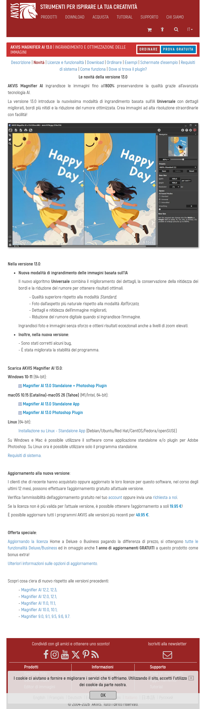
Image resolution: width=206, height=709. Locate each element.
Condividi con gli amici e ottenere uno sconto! (71, 644)
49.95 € (142, 515)
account (115, 497)
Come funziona (93, 69)
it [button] (188, 29)
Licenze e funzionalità (65, 62)
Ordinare (148, 49)
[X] (75, 655)
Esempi (131, 62)
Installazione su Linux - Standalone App (52, 431)
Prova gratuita (178, 49)
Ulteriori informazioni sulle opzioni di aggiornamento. (53, 563)
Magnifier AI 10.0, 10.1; (39, 610)
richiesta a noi (165, 497)
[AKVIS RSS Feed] (95, 655)
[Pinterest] (86, 655)
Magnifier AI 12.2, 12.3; (39, 590)
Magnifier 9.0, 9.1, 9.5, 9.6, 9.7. (45, 616)
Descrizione (21, 62)
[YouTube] (65, 655)
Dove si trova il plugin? (128, 69)
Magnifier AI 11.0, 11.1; (38, 603)
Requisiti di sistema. (25, 455)
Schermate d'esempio (159, 62)
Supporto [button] (149, 17)
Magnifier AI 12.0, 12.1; (39, 596)
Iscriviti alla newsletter (167, 644)
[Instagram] (55, 655)
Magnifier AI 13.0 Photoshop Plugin (53, 412)
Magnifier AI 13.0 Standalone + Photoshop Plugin (65, 385)
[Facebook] (46, 655)
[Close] (191, 678)
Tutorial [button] (125, 17)
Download (74, 17)
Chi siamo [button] (175, 17)
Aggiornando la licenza (28, 541)
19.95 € (176, 506)
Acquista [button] (101, 17)
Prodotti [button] (49, 17)
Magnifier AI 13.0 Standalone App (51, 404)
